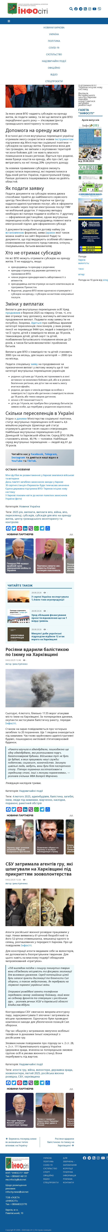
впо (64, 512)
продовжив (12, 312)
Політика (54, 41)
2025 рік (18, 512)
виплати (29, 512)
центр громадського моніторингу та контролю (33, 520)
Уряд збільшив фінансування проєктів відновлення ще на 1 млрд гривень (49, 617)
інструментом (64, 139)
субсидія (28, 515)
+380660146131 (18, 1176)
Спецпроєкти (54, 81)
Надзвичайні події (54, 61)
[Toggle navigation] (8, 21)
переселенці (13, 515)
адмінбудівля (40, 796)
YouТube (17, 460)
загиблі (68, 796)
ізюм (8, 799)
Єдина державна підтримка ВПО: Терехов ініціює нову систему (90, 86)
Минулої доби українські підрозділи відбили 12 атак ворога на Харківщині (48, 636)
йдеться (36, 322)
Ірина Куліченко (20, 664)
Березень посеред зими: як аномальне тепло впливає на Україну (21, 1142)
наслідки (59, 799)
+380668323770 (18, 1204)
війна (57, 512)
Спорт (46, 1172)
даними (21, 418)
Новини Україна (29, 506)
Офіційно (54, 67)
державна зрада (61, 1069)
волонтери (43, 1069)
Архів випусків (90, 120)
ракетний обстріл (30, 803)
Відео (53, 74)
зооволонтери (14, 1073)
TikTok (31, 460)
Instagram (18, 457)
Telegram (51, 454)
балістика (56, 796)
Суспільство (54, 54)
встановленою (14, 232)
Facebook (37, 454)
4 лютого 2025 (21, 796)
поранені (11, 803)
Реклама (67, 1179)
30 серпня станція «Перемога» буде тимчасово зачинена (37, 485)
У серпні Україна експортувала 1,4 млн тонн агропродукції (50, 598)
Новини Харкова (53, 27)
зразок (50, 232)
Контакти (68, 1182)
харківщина (32, 1076)
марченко (45, 799)
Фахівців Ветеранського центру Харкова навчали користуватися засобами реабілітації (87, 99)
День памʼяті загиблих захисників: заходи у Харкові (34, 481)
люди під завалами (25, 799)
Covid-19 (54, 47)
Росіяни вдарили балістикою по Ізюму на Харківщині (60, 1142)
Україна (54, 34)
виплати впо (44, 512)
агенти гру (19, 1069)
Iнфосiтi (10, 723)
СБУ (20, 1076)
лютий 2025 (32, 1073)
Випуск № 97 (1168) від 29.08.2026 (89, 160)
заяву (34, 364)
